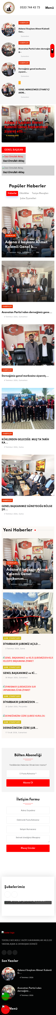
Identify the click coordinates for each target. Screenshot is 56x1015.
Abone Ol (28, 783)
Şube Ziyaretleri (12, 638)
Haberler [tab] (12, 193)
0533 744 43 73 (30, 7)
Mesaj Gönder (28, 848)
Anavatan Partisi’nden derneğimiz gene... (27, 312)
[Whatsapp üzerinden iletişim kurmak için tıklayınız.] (7, 997)
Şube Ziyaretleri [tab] (28, 198)
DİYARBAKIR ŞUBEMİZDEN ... (20, 702)
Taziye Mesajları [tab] (40, 193)
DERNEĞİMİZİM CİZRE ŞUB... (20, 728)
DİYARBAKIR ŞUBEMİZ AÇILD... (22, 644)
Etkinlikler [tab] (24, 193)
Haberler (24, 23)
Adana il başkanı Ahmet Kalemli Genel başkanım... (27, 574)
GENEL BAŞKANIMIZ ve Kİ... (20, 673)
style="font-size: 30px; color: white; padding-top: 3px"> (5, 1010)
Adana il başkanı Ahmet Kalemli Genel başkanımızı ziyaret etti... (26, 127)
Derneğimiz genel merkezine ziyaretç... (25, 376)
